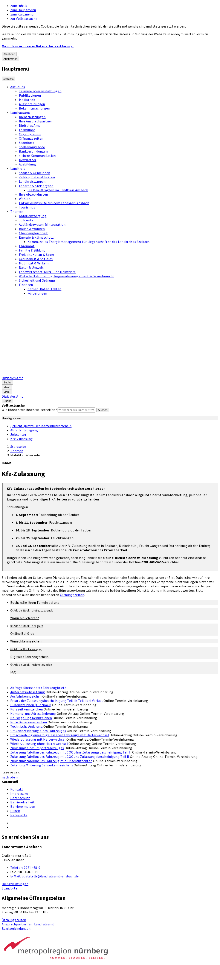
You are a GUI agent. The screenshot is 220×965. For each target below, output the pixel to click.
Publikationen (30, 95)
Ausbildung (27, 164)
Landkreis (17, 168)
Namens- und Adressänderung (33, 713)
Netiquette (18, 815)
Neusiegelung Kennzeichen (31, 718)
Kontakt (16, 789)
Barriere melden (22, 806)
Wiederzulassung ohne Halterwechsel (39, 743)
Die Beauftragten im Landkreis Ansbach (58, 190)
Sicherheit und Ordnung (37, 280)
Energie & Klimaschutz (36, 237)
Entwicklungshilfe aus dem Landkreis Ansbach (54, 203)
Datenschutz (20, 798)
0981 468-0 (25, 867)
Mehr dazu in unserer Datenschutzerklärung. (37, 46)
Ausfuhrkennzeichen (26, 696)
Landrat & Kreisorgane (36, 186)
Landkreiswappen (32, 181)
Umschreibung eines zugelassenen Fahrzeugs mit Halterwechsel (59, 735)
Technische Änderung (26, 726)
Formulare (27, 130)
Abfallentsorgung (32, 216)
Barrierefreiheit (22, 802)
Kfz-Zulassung (21, 439)
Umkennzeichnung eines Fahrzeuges (38, 731)
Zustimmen (10, 58)
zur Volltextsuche (23, 18)
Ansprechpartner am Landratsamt (28, 924)
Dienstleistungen (32, 117)
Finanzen (26, 285)
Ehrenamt (27, 246)
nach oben (10, 777)
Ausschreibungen (32, 104)
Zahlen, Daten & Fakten (37, 177)
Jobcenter (27, 220)
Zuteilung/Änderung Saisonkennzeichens (41, 765)
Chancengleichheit (33, 233)
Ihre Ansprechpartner (35, 121)
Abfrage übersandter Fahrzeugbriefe (38, 688)
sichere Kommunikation (37, 155)
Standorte (27, 143)
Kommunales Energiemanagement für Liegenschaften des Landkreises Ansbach (89, 241)
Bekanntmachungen (34, 108)
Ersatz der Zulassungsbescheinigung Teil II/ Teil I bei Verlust (56, 700)
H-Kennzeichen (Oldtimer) (30, 705)
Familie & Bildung (32, 250)
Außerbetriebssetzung (27, 692)
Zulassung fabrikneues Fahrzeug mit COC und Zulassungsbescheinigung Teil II (69, 756)
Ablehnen (9, 54)
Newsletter (27, 160)
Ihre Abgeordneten (33, 194)
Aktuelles (17, 87)
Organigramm (30, 134)
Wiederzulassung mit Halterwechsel (38, 739)
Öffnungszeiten (31, 138)
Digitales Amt (29, 125)
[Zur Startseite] (111, 373)
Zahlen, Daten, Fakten (44, 289)
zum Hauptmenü (23, 10)
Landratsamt (20, 112)
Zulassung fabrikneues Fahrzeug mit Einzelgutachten (51, 761)
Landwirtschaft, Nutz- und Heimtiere (47, 272)
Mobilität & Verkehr (34, 263)
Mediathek (27, 99)
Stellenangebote (32, 147)
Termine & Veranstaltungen (40, 91)
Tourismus (27, 207)
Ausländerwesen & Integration (42, 224)
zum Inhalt (18, 5)
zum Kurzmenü (22, 14)
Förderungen (37, 293)
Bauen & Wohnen (32, 229)
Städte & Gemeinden (34, 173)
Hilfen (15, 811)
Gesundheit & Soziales (36, 259)
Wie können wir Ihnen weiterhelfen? (29, 410)
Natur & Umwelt (31, 267)
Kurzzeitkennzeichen (26, 709)
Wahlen (25, 198)
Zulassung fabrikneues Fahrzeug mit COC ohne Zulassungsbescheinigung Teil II (70, 752)
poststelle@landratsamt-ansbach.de (44, 876)
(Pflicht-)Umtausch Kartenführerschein (41, 426)
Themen (16, 211)
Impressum (19, 793)
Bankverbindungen (33, 151)
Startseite (18, 446)
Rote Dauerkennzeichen (28, 722)
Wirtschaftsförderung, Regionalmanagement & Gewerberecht (66, 276)
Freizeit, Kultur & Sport (37, 254)
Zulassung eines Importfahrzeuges (37, 748)
